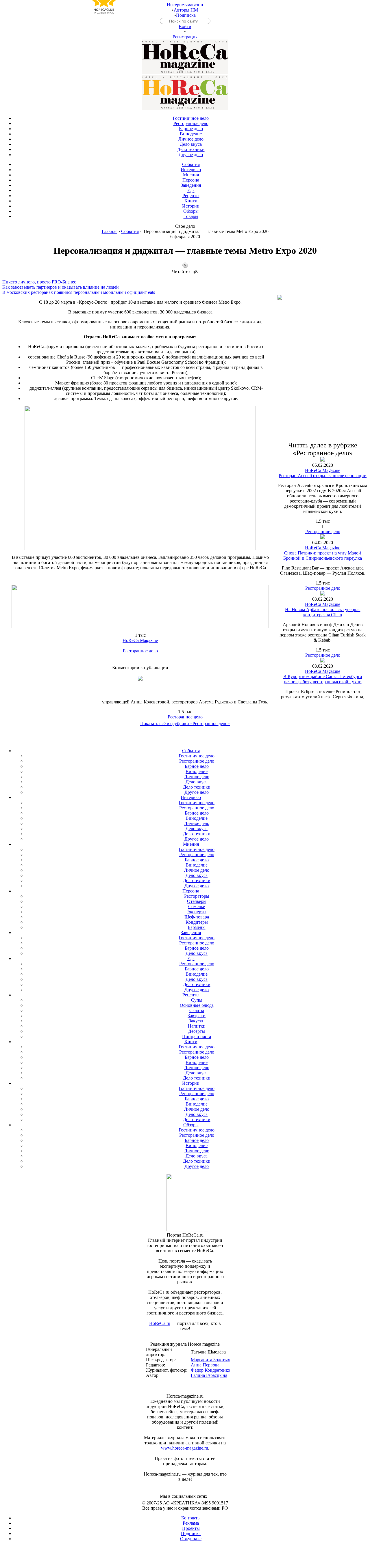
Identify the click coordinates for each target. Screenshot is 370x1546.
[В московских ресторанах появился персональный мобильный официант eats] (185, 287)
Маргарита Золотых (210, 1359)
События (130, 231)
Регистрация (185, 36)
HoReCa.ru (159, 1323)
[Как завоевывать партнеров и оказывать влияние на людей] (185, 282)
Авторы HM (186, 10)
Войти (185, 26)
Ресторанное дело (140, 650)
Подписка (186, 15)
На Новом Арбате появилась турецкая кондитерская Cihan (322, 612)
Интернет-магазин (185, 4)
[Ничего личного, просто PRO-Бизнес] (185, 276)
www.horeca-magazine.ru (184, 1448)
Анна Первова (205, 1364)
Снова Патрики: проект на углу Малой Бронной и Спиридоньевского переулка (322, 555)
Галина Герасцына (209, 1375)
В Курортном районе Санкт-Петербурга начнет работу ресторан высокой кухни (322, 679)
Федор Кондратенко (210, 1370)
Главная (109, 231)
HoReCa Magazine (140, 640)
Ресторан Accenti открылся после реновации (323, 475)
